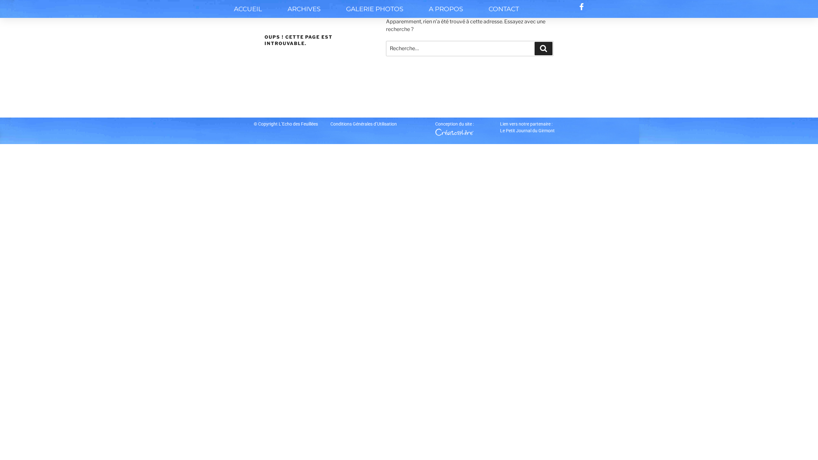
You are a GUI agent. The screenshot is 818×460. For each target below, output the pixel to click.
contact (504, 9)
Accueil (248, 9)
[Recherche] (543, 48)
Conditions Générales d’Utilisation (363, 123)
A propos (446, 9)
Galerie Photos (374, 9)
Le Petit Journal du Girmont (527, 130)
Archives (304, 9)
